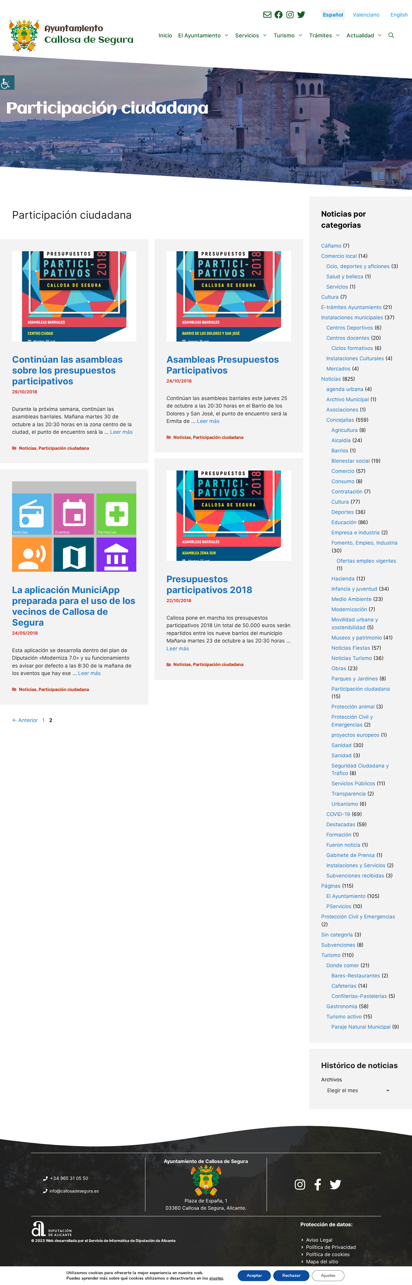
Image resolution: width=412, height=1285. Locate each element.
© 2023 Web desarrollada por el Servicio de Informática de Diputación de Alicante (103, 1240)
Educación (344, 522)
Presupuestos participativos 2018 (209, 584)
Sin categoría (337, 935)
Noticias (27, 448)
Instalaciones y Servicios (355, 865)
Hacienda (343, 579)
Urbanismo (344, 804)
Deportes (342, 512)
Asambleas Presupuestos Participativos (222, 365)
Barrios (339, 451)
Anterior (25, 720)
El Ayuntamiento (199, 35)
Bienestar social (350, 461)
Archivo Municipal (347, 399)
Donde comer (342, 965)
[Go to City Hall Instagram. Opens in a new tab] (300, 1184)
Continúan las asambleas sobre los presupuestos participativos (67, 370)
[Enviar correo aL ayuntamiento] (267, 15)
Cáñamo (331, 246)
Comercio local (339, 256)
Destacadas (340, 824)
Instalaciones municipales (352, 317)
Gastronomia (341, 1006)
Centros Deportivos (349, 328)
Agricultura (344, 430)
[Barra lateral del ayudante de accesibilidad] (7, 82)
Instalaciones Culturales (355, 358)
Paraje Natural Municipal (361, 1027)
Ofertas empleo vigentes (366, 561)
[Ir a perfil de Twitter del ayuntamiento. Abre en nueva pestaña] (301, 15)
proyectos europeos (355, 735)
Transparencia (348, 794)
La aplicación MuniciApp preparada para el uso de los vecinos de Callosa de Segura (73, 606)
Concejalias (340, 420)
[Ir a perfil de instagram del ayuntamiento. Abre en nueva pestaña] (290, 15)
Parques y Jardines (354, 679)
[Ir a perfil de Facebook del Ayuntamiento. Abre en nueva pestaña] (278, 15)
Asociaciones (342, 410)
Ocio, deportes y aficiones (358, 266)
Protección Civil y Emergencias (358, 917)
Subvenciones (338, 945)
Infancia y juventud (354, 589)
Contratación (347, 492)
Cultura (330, 297)
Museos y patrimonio (356, 638)
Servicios (247, 35)
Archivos (331, 1080)
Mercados (338, 369)
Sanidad (341, 745)
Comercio (342, 471)
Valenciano (366, 15)
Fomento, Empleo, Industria (364, 543)
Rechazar (291, 1275)
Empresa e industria (355, 533)
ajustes (216, 1278)
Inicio (165, 35)
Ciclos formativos (352, 348)
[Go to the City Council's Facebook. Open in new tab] (318, 1184)
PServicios (338, 906)
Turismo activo (344, 1017)
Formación (338, 835)
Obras (338, 668)
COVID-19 (338, 814)
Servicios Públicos (353, 783)
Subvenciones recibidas (355, 876)
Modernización (349, 609)
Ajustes (328, 1275)
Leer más (121, 432)
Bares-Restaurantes (355, 976)
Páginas (331, 886)
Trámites (320, 35)
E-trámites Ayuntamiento (351, 307)
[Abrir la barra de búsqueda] (391, 36)
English (399, 15)
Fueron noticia (343, 845)
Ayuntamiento (73, 29)
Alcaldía (341, 440)
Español (333, 15)
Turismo (284, 35)
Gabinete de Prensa (350, 855)
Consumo (342, 481)
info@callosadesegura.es (74, 1190)
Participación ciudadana (64, 448)
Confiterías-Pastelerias (359, 996)
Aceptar (254, 1275)
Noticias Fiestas (350, 648)
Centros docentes (347, 338)
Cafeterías (344, 986)
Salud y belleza (344, 277)
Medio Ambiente (351, 599)
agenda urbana (344, 389)
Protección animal (353, 707)
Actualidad (360, 35)
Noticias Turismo (351, 658)
